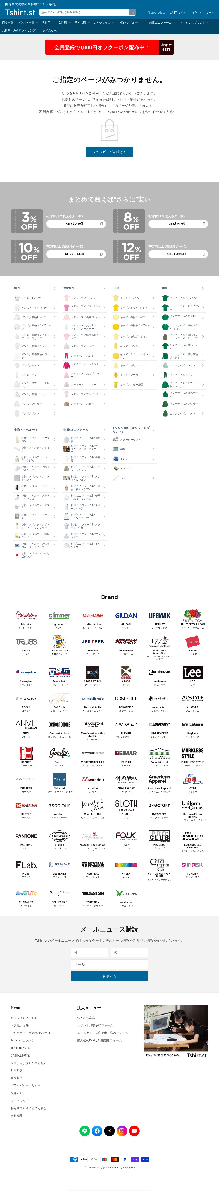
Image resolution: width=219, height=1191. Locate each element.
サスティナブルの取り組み (29, 1063)
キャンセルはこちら (24, 1018)
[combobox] (87, 12)
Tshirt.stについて (22, 1040)
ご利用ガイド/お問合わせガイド (32, 1033)
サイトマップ (20, 1100)
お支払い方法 (20, 1025)
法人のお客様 (86, 1018)
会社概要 (17, 1115)
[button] (27, 22)
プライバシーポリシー (26, 1085)
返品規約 (17, 1078)
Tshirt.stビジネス (101, 1167)
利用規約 (17, 1070)
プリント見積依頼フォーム (95, 1025)
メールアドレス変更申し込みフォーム (102, 1033)
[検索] (132, 12)
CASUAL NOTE (20, 1055)
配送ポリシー (20, 1093)
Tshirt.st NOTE (20, 1048)
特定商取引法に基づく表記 (29, 1108)
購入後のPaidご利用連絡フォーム (99, 1040)
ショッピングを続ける (109, 152)
